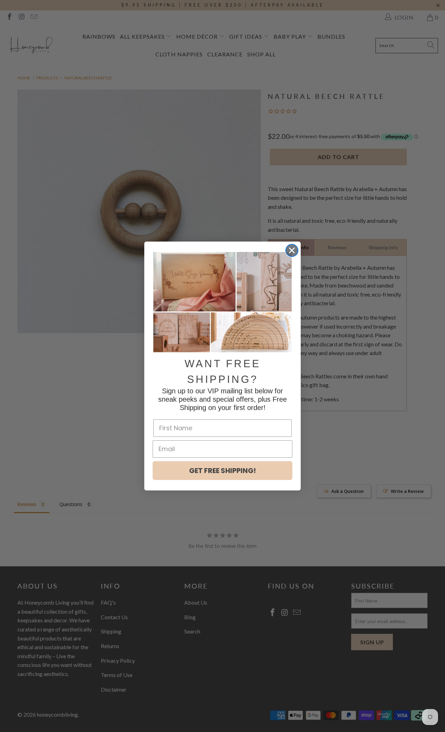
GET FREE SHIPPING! (222, 470)
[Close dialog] (292, 250)
